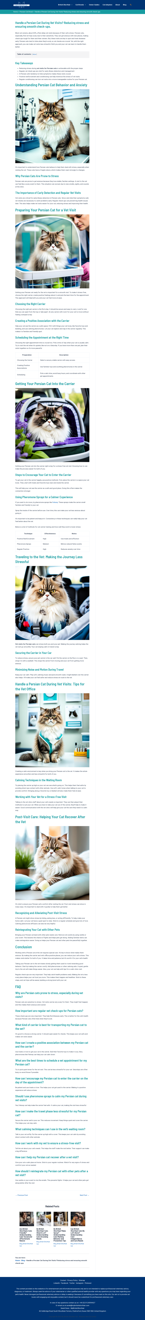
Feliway (55, 502)
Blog (124, 5)
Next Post (84, 1195)
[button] (131, 5)
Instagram (80, 1283)
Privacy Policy (72, 1280)
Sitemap (82, 1280)
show (34, 54)
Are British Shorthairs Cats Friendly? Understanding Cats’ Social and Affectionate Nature (26, 1235)
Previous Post (21, 1195)
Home (17, 1260)
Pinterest (88, 1283)
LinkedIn (57, 1283)
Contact (63, 1280)
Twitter (72, 1283)
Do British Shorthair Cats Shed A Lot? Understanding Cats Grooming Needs (42, 1234)
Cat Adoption (107, 5)
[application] (71, 4)
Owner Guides (94, 5)
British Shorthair (64, 5)
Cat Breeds (79, 5)
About (117, 5)
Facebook (64, 1283)
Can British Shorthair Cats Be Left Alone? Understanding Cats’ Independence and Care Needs (78, 1235)
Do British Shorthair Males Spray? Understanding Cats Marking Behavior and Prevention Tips (60, 1235)
